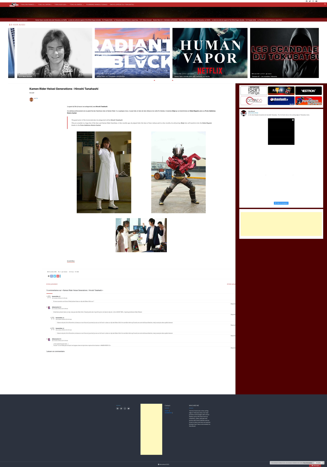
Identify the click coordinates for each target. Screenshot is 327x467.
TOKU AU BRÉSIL (76, 4)
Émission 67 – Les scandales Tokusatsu (179, 76)
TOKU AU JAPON (44, 4)
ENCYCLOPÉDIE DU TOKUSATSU (122, 4)
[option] (73, 20)
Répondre (233, 304)
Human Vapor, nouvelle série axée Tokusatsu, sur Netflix (160, 20)
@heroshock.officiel (253, 112)
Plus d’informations (307, 462)
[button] (104, 172)
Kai (37, 98)
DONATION (168, 412)
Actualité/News (71, 261)
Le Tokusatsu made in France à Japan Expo (91, 20)
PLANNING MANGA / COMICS (96, 4)
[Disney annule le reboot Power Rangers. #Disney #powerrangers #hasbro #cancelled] (281, 159)
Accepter (318, 463)
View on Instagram (282, 203)
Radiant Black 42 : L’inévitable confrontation (130, 20)
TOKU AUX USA (60, 4)
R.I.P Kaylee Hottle (73, 20)
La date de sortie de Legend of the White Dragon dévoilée (50, 20)
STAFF (167, 410)
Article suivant (231, 284)
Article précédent (51, 284)
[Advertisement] (281, 224)
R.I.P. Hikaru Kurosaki (111, 20)
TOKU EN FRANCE (27, 4)
